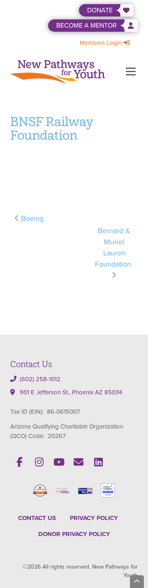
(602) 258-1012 (40, 379)
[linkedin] (98, 461)
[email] (78, 461)
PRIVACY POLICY (94, 517)
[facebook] (19, 461)
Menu (130, 71)
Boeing (31, 218)
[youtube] (58, 461)
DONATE (100, 10)
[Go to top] (137, 581)
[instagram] (39, 461)
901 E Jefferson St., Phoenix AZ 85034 (71, 392)
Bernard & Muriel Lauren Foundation (114, 247)
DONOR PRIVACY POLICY (74, 534)
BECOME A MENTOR (86, 25)
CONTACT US (37, 517)
